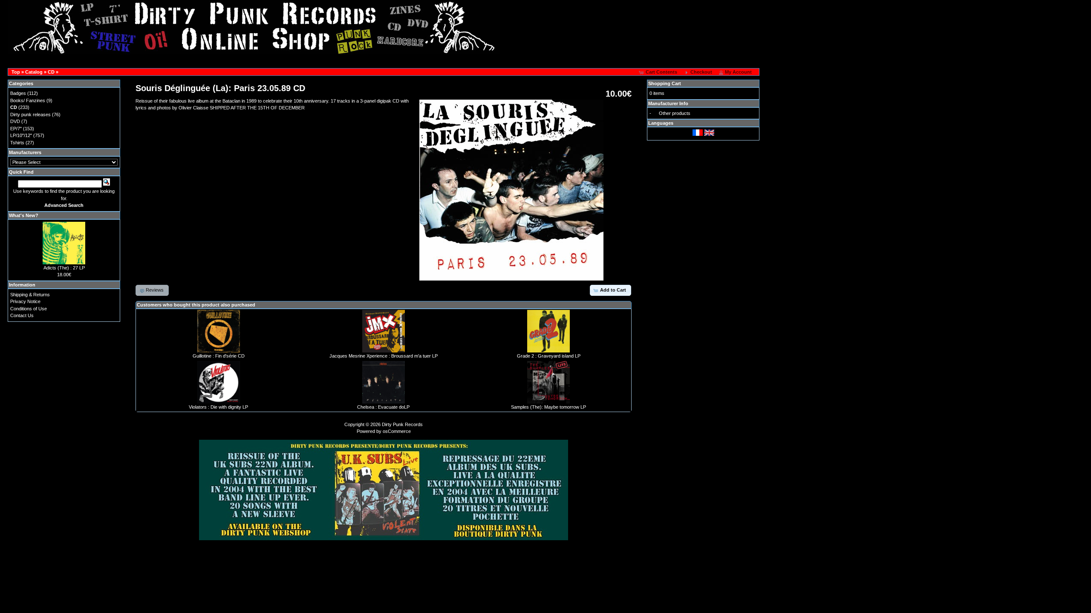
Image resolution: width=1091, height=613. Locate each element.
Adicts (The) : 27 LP (64, 267)
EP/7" (16, 128)
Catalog (34, 71)
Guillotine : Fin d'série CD (219, 355)
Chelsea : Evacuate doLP (383, 407)
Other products (674, 113)
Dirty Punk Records (402, 424)
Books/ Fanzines (27, 100)
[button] (659, 72)
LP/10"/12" (21, 135)
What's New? (23, 215)
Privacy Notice (25, 301)
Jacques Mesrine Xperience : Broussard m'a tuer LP (383, 355)
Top (16, 71)
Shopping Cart (664, 83)
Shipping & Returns (30, 294)
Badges (18, 93)
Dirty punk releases (30, 114)
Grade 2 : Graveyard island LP (548, 355)
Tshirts (17, 142)
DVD (15, 121)
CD (51, 71)
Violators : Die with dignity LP (218, 407)
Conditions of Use (28, 308)
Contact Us (22, 315)
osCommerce (397, 431)
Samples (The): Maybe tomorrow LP (548, 407)
